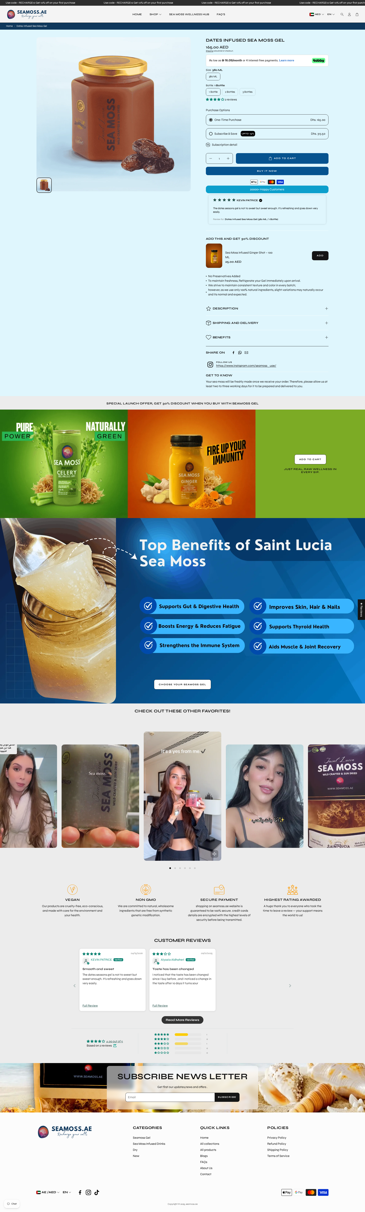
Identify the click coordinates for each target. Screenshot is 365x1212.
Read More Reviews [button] (182, 1020)
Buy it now (267, 171)
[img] (92, 954)
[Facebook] (233, 352)
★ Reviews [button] (361, 609)
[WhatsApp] (240, 352)
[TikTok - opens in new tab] (96, 1192)
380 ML (213, 76)
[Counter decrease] (210, 158)
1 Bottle (213, 91)
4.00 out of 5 (114, 1041)
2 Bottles (230, 91)
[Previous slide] (74, 985)
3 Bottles (247, 91)
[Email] (246, 352)
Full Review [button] (90, 1005)
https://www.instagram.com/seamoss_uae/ (246, 365)
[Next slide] (290, 985)
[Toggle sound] (214, 854)
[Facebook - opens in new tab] (80, 1192)
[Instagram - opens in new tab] (88, 1192)
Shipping (209, 51)
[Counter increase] (228, 158)
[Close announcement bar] (361, 3)
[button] (341, 14)
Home (9, 26)
